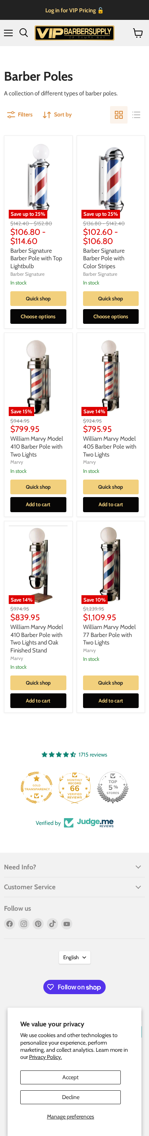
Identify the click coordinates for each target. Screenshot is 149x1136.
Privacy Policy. (45, 1057)
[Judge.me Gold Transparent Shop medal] (36, 787)
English (71, 957)
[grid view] (119, 115)
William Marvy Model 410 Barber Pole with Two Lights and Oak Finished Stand (36, 638)
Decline (70, 1097)
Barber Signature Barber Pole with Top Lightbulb (36, 258)
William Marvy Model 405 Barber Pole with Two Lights (109, 446)
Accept (70, 1077)
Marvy (16, 462)
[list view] (136, 115)
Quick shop (38, 298)
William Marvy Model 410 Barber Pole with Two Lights (36, 446)
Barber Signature (27, 274)
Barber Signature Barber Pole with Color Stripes (104, 258)
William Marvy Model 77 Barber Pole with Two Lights (109, 634)
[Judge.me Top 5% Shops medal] (113, 787)
